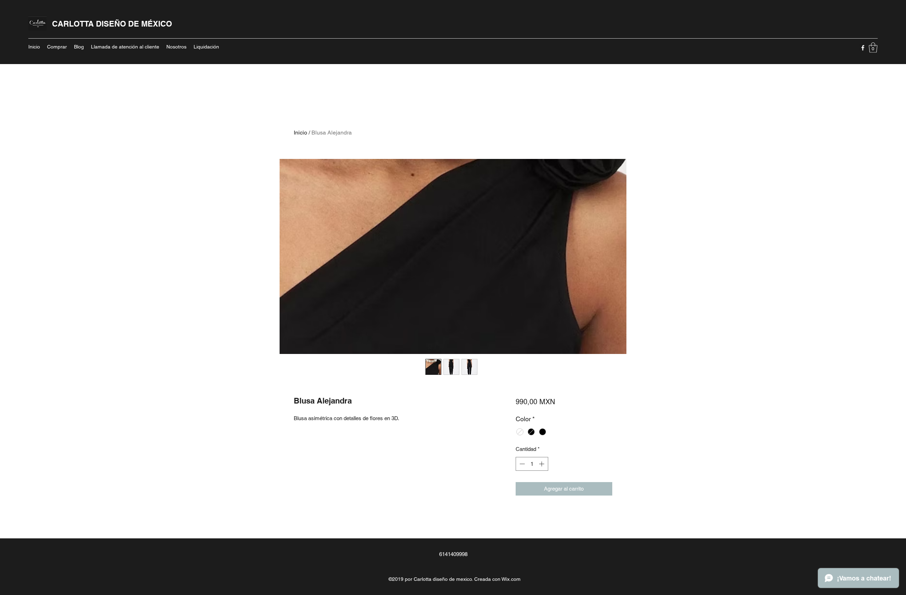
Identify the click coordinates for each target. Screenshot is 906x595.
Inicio (300, 132)
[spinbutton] (532, 463)
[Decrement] (521, 463)
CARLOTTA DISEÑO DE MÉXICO (112, 23)
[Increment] (542, 463)
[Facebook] (862, 47)
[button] (873, 47)
